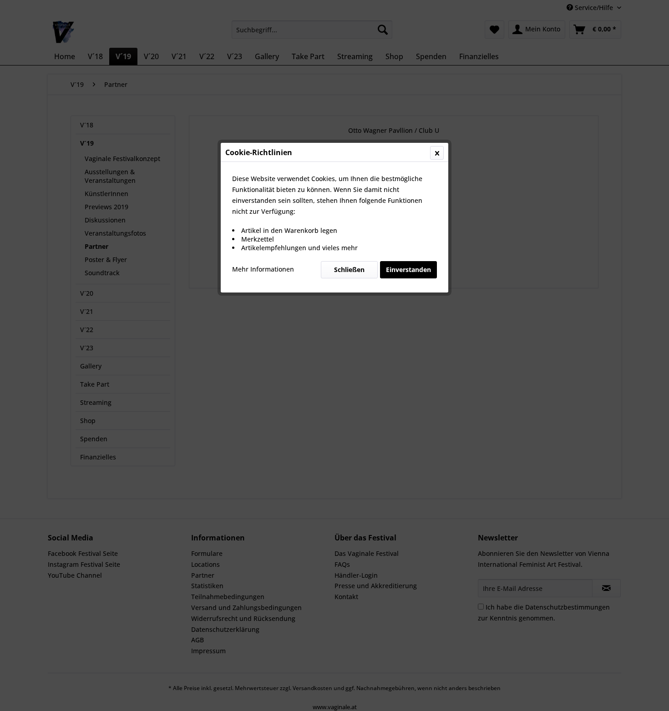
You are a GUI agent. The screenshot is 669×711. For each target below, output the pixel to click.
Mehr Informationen (263, 269)
